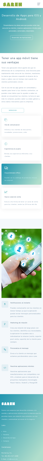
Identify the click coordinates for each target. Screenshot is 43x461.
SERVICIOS (13, 110)
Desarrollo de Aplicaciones (21, 38)
